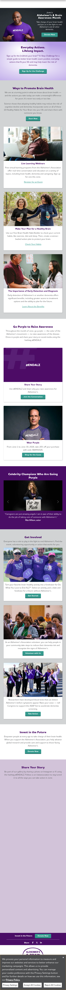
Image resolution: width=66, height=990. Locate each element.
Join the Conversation (33, 397)
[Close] (63, 957)
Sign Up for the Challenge (33, 71)
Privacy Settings (10, 985)
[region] (33, 972)
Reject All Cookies (53, 985)
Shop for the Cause (33, 455)
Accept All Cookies (32, 985)
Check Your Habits (33, 244)
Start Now (33, 118)
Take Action (33, 714)
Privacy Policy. (13, 979)
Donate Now (49, 34)
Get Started (33, 595)
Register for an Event (33, 182)
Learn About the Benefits (33, 306)
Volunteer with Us (33, 653)
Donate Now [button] (43, 936)
